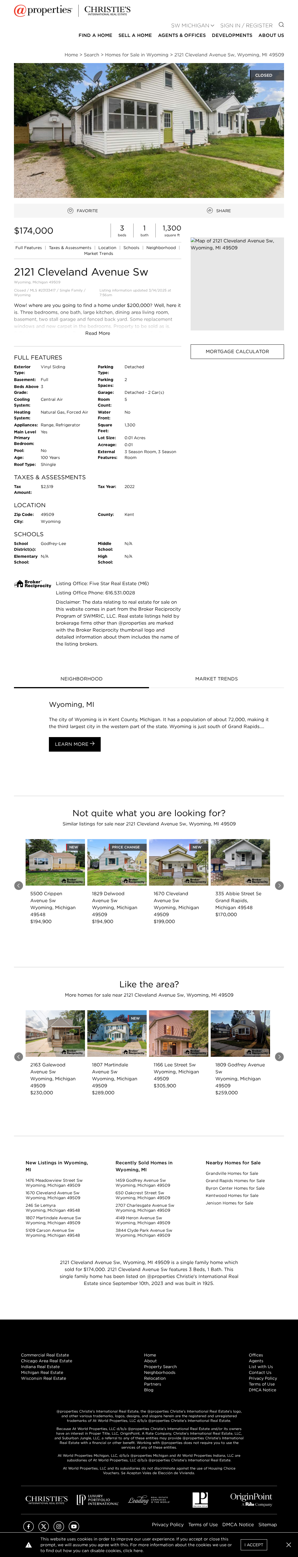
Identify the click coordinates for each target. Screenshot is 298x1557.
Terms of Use (262, 1384)
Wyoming (22, 295)
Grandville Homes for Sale (232, 1173)
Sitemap (267, 1524)
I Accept (253, 1544)
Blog (148, 1390)
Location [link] (108, 247)
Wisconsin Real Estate (43, 1378)
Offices (256, 1355)
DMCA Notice (262, 1390)
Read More (97, 333)
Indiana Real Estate (40, 1366)
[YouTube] (74, 1530)
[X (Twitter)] (43, 1530)
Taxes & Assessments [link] (71, 247)
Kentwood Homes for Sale (232, 1195)
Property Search (160, 1366)
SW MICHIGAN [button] (190, 25)
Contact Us (260, 1372)
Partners (152, 1384)
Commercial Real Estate (45, 1355)
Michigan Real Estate (42, 1372)
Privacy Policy (263, 1378)
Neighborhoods (159, 1372)
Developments (232, 35)
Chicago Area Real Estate (46, 1360)
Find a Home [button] (95, 35)
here (138, 1550)
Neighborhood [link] (161, 247)
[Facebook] (28, 1530)
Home (150, 1355)
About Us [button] (271, 35)
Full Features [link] (29, 247)
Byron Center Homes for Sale (235, 1188)
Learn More (72, 744)
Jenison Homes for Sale (229, 1203)
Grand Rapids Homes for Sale (235, 1180)
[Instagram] (59, 1530)
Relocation (155, 1378)
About (150, 1360)
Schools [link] (132, 247)
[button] (237, 284)
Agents (256, 1360)
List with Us (261, 1366)
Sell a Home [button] (135, 35)
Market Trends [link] (98, 253)
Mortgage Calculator (237, 351)
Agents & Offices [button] (182, 35)
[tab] (81, 679)
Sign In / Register (246, 25)
